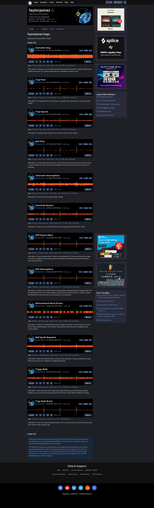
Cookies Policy (84, 474)
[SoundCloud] (87, 487)
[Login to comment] (47, 61)
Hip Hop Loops (43, 223)
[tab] (31, 29)
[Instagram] (94, 487)
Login (32, 62)
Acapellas (43, 2)
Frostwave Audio (114, 104)
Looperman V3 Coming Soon (108, 305)
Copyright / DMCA (91, 470)
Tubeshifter (102, 104)
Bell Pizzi (40, 141)
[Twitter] (80, 487)
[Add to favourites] (44, 62)
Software (59, 2)
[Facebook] (60, 487)
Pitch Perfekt (103, 101)
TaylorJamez (41, 50)
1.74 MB (64, 387)
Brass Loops (51, 419)
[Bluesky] (73, 487)
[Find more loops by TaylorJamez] (36, 61)
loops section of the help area (77, 449)
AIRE (100, 111)
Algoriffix (113, 101)
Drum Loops (54, 321)
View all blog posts (105, 320)
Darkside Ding (42, 47)
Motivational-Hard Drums (49, 303)
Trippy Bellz (41, 369)
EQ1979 (101, 108)
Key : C (69, 419)
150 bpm (35, 355)
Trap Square (41, 111)
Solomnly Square (44, 205)
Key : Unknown (70, 66)
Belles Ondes (110, 108)
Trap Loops (42, 97)
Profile (31, 29)
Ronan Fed (107, 111)
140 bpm (35, 287)
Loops (36, 2)
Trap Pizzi (40, 79)
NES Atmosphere (44, 269)
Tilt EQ (101, 97)
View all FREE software (106, 115)
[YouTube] (67, 487)
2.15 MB (63, 97)
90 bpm (34, 253)
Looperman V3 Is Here (106, 301)
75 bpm (34, 97)
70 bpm (34, 66)
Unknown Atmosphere (47, 175)
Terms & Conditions (59, 474)
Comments (59, 29)
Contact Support (77, 470)
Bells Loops (50, 66)
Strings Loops (51, 97)
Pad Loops (53, 193)
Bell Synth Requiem (45, 337)
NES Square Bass (44, 235)
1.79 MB (65, 253)
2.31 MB (61, 66)
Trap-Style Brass (43, 401)
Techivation (109, 97)
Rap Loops (41, 66)
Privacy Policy (72, 474)
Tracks (51, 2)
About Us (66, 470)
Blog (66, 2)
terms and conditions (72, 441)
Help (72, 2)
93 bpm (34, 387)
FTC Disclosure (97, 474)
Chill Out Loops (43, 193)
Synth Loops (51, 129)
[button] (125, 2)
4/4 (56, 66)
